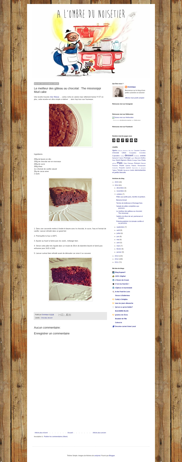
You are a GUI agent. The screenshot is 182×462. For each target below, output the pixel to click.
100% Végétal (120, 276)
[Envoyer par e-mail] (59, 314)
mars (119, 246)
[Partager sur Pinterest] (69, 314)
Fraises (120, 158)
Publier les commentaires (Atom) (56, 436)
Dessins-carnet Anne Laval (125, 326)
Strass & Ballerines (122, 295)
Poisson (137, 163)
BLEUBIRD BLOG (121, 311)
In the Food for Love (122, 292)
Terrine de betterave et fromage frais (129, 203)
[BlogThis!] (62, 314)
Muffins (143, 158)
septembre (121, 227)
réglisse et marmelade (123, 288)
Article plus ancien (99, 433)
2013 (117, 256)
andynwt (97, 456)
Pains (139, 160)
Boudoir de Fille (121, 319)
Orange (134, 160)
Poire (125, 163)
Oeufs (118, 160)
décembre (120, 188)
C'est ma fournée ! (122, 284)
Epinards (115, 158)
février (119, 249)
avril (118, 243)
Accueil (70, 433)
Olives (129, 160)
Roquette (122, 168)
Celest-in (118, 322)
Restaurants (142, 165)
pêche (114, 163)
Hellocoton (137, 120)
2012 (117, 259)
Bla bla (131, 150)
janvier (119, 252)
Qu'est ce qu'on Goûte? (124, 307)
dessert (50, 318)
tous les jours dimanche (124, 303)
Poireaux (130, 163)
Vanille (132, 170)
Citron (124, 153)
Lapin (132, 158)
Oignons (123, 160)
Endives (136, 155)
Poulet (121, 165)
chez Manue (55, 97)
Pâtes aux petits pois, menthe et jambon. (130, 197)
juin (118, 236)
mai (118, 240)
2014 (117, 185)
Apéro (114, 150)
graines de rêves (121, 315)
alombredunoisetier (125, 120)
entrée (143, 155)
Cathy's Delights (121, 299)
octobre (119, 194)
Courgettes (132, 153)
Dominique (132, 87)
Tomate (120, 170)
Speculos (135, 168)
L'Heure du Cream (122, 280)
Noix (113, 160)
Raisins (134, 165)
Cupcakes (116, 156)
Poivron (143, 163)
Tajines (114, 170)
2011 (117, 262)
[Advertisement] (70, 411)
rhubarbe (115, 168)
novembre (120, 191)
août (118, 230)
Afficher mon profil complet (134, 98)
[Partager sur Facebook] (67, 314)
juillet (119, 233)
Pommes (115, 165)
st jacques (142, 168)
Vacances (126, 170)
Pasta (143, 160)
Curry (122, 155)
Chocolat (44, 318)
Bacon (120, 150)
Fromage (127, 158)
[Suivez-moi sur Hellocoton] (123, 117)
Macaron (138, 158)
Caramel (136, 150)
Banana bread (121, 200)
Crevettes (142, 153)
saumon (128, 168)
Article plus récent (41, 433)
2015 (117, 182)
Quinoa (128, 165)
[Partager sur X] (64, 314)
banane (125, 150)
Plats (120, 163)
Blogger (112, 456)
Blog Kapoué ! (120, 272)
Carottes (143, 150)
